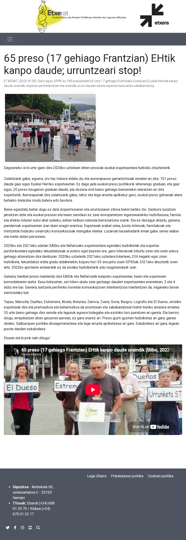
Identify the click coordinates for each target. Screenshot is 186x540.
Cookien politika (160, 476)
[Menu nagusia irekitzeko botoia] (10, 39)
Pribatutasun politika (127, 476)
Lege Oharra (96, 476)
